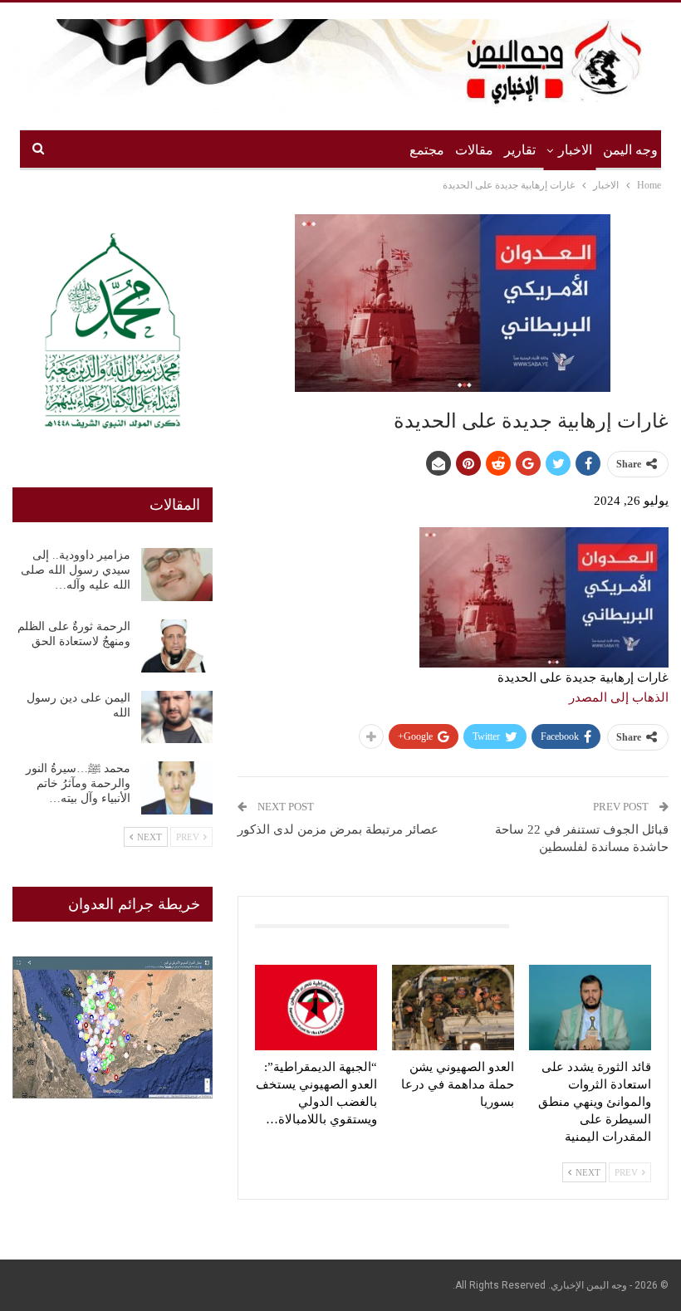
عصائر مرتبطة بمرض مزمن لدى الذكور (338, 829)
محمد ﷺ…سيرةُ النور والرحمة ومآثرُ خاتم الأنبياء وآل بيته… (78, 783)
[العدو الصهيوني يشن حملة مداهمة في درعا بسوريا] (453, 1007)
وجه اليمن (630, 150)
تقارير (520, 150)
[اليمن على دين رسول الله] (177, 717)
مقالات (474, 150)
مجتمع (426, 150)
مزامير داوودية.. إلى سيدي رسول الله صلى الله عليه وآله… (75, 570)
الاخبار (575, 150)
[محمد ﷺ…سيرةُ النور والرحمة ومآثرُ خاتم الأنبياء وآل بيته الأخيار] (177, 787)
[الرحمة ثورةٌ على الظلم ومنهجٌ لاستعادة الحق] (177, 646)
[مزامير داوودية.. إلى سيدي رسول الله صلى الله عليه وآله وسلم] (177, 574)
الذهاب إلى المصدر (619, 697)
